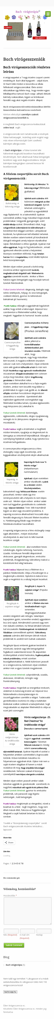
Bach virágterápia (13, 150)
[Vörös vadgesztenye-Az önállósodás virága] (12, 724)
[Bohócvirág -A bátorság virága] (12, 192)
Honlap (39, 934)
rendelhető (35, 110)
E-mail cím (24, 936)
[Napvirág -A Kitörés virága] (12, 469)
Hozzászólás (10, 895)
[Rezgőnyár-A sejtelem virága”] (12, 593)
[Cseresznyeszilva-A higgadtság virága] (12, 331)
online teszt (9, 127)
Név (10, 934)
